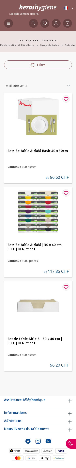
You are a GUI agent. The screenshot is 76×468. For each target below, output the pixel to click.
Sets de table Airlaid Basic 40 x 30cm (37, 151)
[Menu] (8, 23)
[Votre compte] (56, 23)
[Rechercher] (33, 23)
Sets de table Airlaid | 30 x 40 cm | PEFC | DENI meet (35, 247)
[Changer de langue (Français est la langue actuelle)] (69, 8)
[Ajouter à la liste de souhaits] (66, 99)
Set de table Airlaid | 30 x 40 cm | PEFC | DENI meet (34, 341)
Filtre (40, 65)
